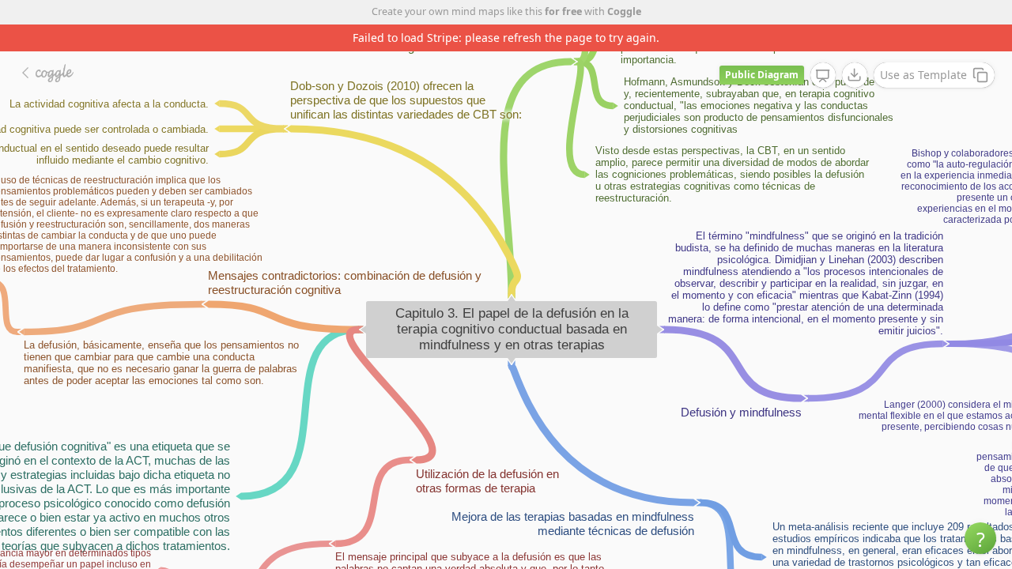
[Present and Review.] (823, 76)
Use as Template (923, 74)
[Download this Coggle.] (854, 75)
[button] (980, 538)
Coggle (624, 11)
